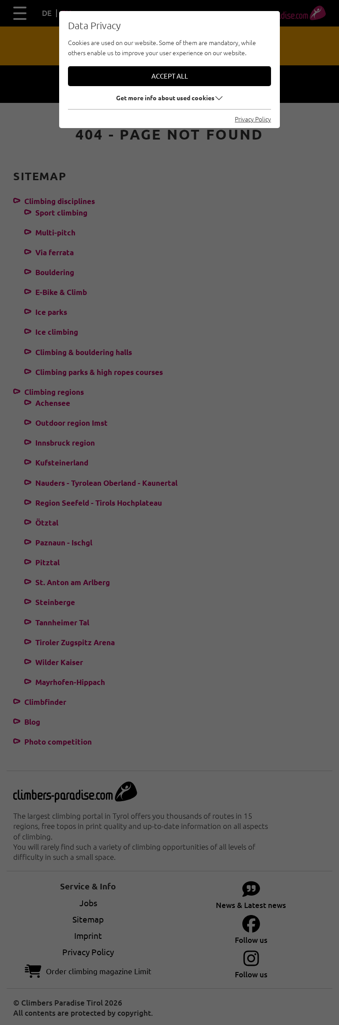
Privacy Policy (253, 118)
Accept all (169, 76)
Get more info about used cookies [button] (165, 98)
